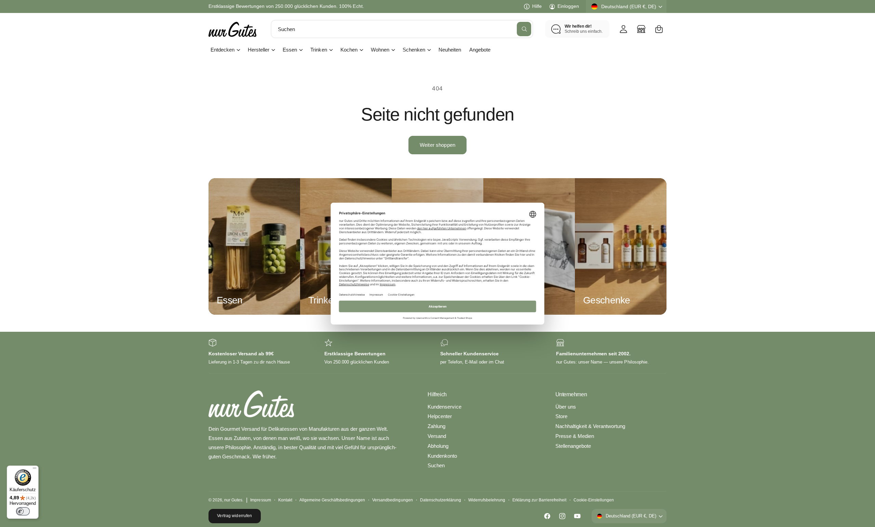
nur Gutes (233, 500)
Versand (437, 436)
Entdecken (222, 50)
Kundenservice (444, 407)
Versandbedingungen (392, 500)
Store (561, 416)
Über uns (565, 407)
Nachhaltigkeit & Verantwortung (590, 426)
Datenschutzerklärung (440, 500)
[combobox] (402, 29)
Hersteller (258, 50)
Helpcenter (440, 416)
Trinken (318, 50)
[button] (659, 29)
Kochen (349, 50)
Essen (290, 50)
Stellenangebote (573, 446)
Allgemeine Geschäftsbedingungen (332, 500)
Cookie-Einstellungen (594, 500)
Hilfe (537, 6)
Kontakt (285, 500)
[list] (437, 352)
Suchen (436, 465)
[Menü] (34, 470)
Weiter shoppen (437, 145)
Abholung (438, 446)
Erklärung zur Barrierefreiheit (539, 500)
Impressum (260, 500)
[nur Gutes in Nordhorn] (641, 29)
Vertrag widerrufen (234, 516)
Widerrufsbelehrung (486, 500)
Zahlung (436, 426)
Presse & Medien (574, 436)
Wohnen (380, 50)
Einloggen (568, 6)
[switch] (23, 511)
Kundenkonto (442, 456)
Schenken (414, 50)
